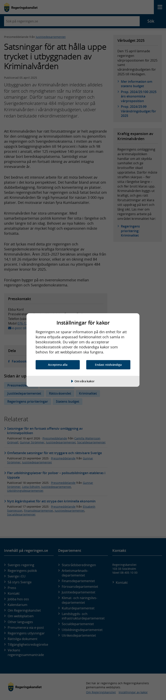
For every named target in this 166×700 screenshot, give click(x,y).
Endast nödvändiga (108, 365)
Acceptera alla (57, 365)
